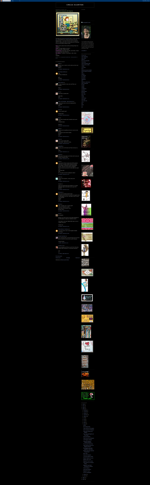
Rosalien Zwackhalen (62, 236)
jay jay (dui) (83, 76)
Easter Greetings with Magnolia (88, 429)
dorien (82, 68)
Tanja (59, 128)
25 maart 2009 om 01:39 (63, 69)
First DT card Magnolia (87, 472)
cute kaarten (83, 67)
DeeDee (59, 154)
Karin (59, 213)
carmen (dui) (83, 62)
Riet (59, 117)
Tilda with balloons (86, 467)
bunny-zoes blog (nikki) (85, 60)
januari (85, 475)
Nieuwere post (58, 257)
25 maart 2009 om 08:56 (63, 125)
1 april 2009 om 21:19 (63, 242)
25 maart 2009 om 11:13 (63, 151)
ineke (82, 72)
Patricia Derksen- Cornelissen (63, 229)
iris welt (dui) (83, 75)
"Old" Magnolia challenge (87, 439)
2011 (84, 405)
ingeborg (82, 74)
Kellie (59, 63)
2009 (84, 408)
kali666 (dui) (83, 79)
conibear (82, 66)
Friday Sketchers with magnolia (88, 428)
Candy (59, 139)
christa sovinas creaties (85, 64)
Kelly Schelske (60, 82)
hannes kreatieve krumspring (86, 71)
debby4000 (60, 146)
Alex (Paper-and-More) (62, 71)
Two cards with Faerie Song (88, 443)
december (85, 410)
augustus (85, 416)
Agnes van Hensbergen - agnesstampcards (65, 101)
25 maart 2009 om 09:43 (63, 143)
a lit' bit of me (83, 55)
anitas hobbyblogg (84, 56)
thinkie (82, 104)
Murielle (59, 204)
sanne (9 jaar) (83, 98)
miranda (82, 86)
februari (85, 474)
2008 (84, 477)
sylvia (82, 102)
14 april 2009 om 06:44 (63, 253)
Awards (84, 425)
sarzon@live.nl (83, 50)
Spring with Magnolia (86, 436)
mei (84, 420)
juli (84, 417)
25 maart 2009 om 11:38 (63, 158)
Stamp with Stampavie (66, 38)
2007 (84, 479)
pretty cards (83, 94)
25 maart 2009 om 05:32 (63, 79)
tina (82, 106)
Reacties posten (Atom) (65, 259)
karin (82, 80)
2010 (84, 407)
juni (84, 419)
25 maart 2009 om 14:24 (63, 174)
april (84, 422)
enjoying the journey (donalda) (86, 70)
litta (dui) (82, 84)
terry (82, 103)
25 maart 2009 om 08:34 (63, 115)
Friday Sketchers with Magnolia (88, 438)
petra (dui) (83, 92)
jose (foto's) (83, 78)
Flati (56, 39)
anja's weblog (83, 58)
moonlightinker (83, 88)
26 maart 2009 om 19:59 (63, 233)
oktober (85, 413)
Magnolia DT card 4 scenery (88, 461)
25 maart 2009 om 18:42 (63, 189)
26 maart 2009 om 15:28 (63, 226)
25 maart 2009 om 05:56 (63, 89)
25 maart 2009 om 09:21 (63, 136)
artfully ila (83, 59)
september (85, 414)
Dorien (59, 109)
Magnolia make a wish (87, 459)
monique (82, 87)
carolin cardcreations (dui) (85, 63)
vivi (82, 107)
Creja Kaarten (75, 5)
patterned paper (84, 91)
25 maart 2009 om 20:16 (63, 201)
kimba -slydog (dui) (84, 83)
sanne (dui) (83, 99)
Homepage (68, 257)
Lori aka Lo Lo (60, 245)
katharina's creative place (85, 82)
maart (85, 423)
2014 (84, 404)
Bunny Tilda (85, 453)
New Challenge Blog (86, 426)
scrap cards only (84, 100)
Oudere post (78, 257)
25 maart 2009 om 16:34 (63, 181)
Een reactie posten (59, 256)
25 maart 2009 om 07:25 (63, 98)
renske (82, 95)
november (85, 411)
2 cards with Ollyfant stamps (88, 456)
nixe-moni (83, 90)
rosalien (82, 96)
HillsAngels (60, 192)
